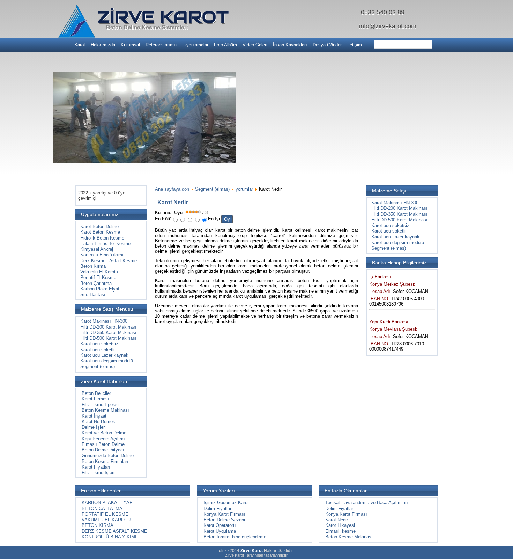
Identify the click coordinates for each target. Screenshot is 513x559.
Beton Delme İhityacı (103, 450)
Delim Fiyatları (218, 508)
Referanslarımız (162, 44)
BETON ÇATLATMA (102, 508)
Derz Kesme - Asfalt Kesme (108, 260)
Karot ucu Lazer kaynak (104, 355)
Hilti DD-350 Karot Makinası (108, 332)
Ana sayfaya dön (172, 189)
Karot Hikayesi (340, 525)
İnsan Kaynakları (290, 44)
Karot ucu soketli (97, 349)
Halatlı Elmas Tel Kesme (105, 243)
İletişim (354, 44)
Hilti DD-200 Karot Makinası (108, 327)
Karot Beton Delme (99, 226)
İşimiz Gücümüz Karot (226, 502)
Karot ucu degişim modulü (106, 360)
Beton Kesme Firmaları (105, 461)
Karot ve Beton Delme (104, 432)
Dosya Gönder (327, 44)
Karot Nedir (336, 519)
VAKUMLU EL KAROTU (106, 519)
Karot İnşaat (94, 416)
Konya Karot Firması (224, 514)
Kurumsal (130, 44)
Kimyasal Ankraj (96, 249)
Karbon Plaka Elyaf (99, 289)
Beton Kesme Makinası (105, 410)
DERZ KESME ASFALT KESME (114, 531)
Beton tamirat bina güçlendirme (234, 536)
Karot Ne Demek (98, 421)
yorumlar (244, 189)
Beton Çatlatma (96, 283)
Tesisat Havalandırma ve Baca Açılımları (366, 502)
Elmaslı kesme (340, 531)
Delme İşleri (94, 427)
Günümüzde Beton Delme (108, 455)
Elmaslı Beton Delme (103, 444)
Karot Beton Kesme (100, 232)
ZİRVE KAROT (163, 17)
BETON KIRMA (97, 525)
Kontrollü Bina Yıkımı (102, 254)
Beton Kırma (93, 266)
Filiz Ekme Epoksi (100, 404)
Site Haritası (92, 294)
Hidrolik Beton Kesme (102, 238)
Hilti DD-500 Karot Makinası (108, 338)
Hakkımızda (103, 44)
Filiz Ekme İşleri (98, 472)
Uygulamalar (195, 44)
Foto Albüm (225, 44)
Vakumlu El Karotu (99, 271)
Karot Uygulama (219, 531)
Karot (79, 44)
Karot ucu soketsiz (99, 343)
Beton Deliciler (96, 393)
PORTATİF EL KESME (105, 514)
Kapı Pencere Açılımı (103, 438)
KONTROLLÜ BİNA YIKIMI (109, 536)
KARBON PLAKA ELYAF (107, 502)
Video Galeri (255, 44)
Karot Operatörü (219, 525)
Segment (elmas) (97, 366)
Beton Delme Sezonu (224, 519)
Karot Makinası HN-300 (103, 321)
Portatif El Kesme (98, 277)
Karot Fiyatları (96, 467)
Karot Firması (95, 399)
